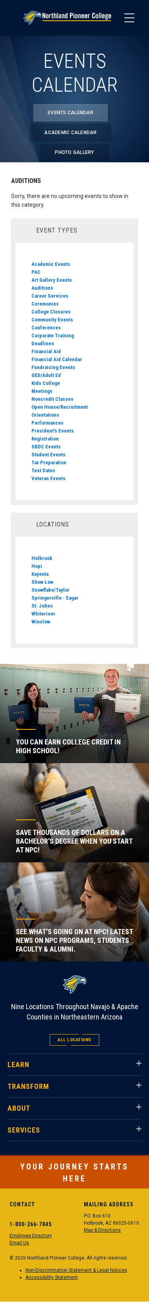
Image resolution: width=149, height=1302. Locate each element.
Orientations (45, 415)
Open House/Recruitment (59, 407)
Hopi (36, 566)
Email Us (19, 1243)
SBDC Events (46, 447)
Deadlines (42, 343)
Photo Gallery (74, 152)
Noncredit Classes (52, 399)
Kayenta (39, 574)
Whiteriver (43, 614)
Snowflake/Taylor (50, 590)
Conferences (46, 328)
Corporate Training (52, 335)
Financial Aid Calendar (56, 359)
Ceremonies (45, 304)
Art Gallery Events (51, 280)
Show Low (42, 582)
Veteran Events (48, 478)
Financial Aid (46, 351)
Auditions (42, 288)
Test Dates (43, 470)
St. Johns (42, 606)
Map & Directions (102, 1230)
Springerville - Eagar (54, 598)
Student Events (48, 455)
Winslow (40, 622)
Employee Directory (31, 1236)
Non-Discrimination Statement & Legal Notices (76, 1270)
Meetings (41, 391)
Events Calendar (70, 112)
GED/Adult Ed (46, 375)
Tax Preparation (48, 462)
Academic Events (50, 264)
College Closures (51, 312)
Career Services (49, 296)
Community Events (52, 320)
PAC (36, 272)
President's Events (52, 431)
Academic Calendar (70, 132)
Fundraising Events (53, 367)
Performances (47, 423)
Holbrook (41, 558)
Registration (45, 439)
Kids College (45, 383)
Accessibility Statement (51, 1277)
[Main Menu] (129, 18)
